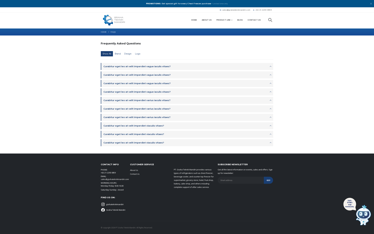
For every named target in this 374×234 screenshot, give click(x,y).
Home (194, 20)
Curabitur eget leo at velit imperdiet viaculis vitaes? (133, 125)
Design (127, 53)
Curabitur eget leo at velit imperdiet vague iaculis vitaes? (137, 66)
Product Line (224, 20)
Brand (118, 53)
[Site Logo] (114, 20)
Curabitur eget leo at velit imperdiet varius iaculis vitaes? (136, 100)
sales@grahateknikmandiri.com (236, 10)
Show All (107, 53)
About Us (207, 20)
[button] (270, 20)
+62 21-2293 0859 (263, 10)
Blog (240, 20)
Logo (137, 53)
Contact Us (254, 20)
